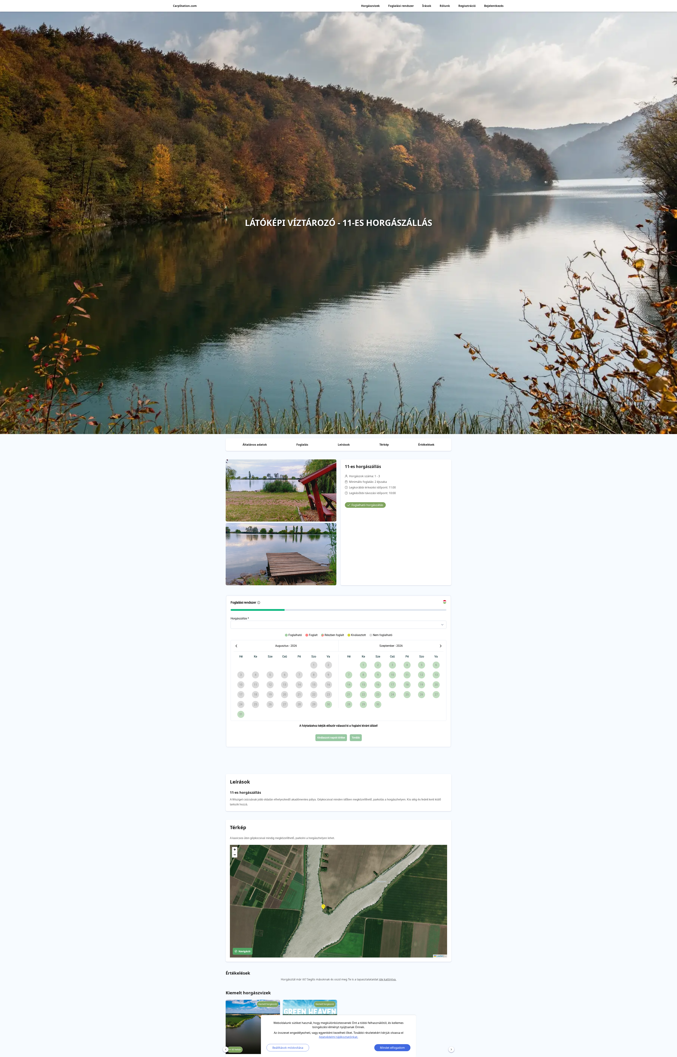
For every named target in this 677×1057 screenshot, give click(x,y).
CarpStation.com (185, 6)
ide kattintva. (387, 979)
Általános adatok (255, 445)
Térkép (384, 445)
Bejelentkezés (494, 6)
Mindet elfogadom (392, 1048)
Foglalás (302, 445)
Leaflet (439, 955)
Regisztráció (467, 6)
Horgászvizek (370, 6)
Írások (426, 6)
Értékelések (426, 445)
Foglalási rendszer (401, 6)
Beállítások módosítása (287, 1048)
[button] (323, 906)
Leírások (344, 445)
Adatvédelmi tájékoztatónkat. (338, 1037)
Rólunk (445, 6)
